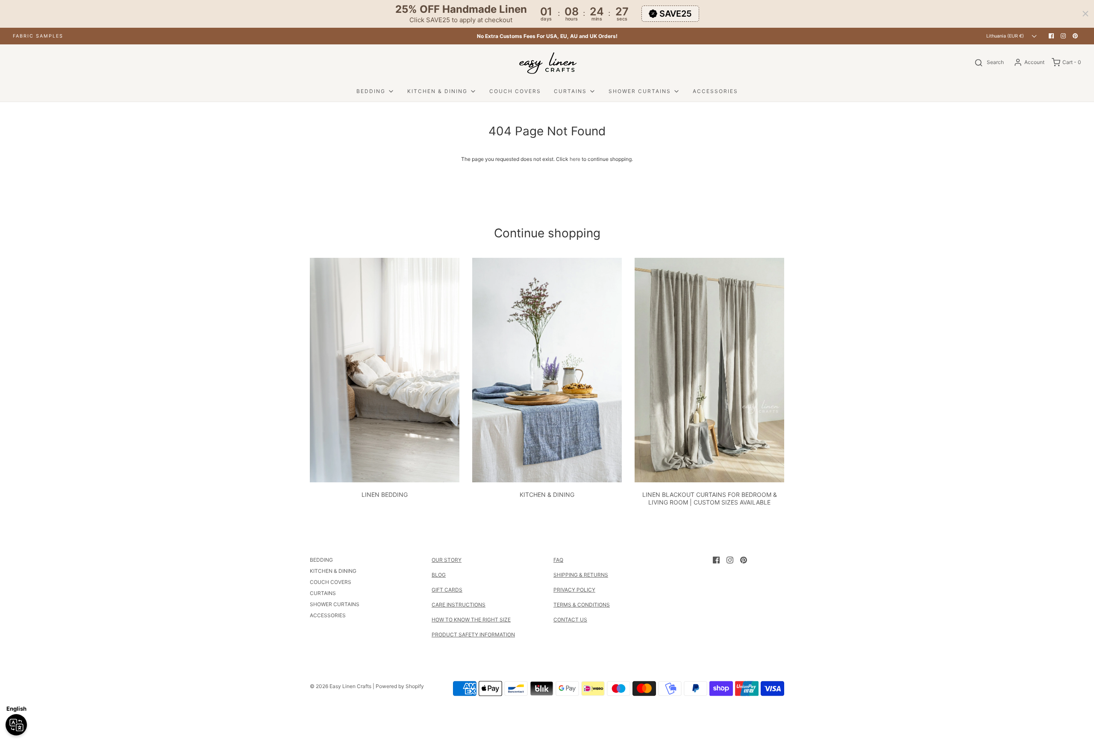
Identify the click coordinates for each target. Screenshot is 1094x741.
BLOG (439, 575)
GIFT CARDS (447, 589)
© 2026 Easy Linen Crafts (340, 686)
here (575, 159)
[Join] (936, 673)
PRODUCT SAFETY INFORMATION (473, 634)
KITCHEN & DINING (547, 494)
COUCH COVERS (515, 91)
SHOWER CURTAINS (334, 604)
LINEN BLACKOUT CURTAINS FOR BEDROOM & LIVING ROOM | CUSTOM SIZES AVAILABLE (709, 498)
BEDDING (321, 560)
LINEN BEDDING (385, 494)
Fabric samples (38, 36)
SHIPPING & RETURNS (580, 575)
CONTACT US (570, 619)
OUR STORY (447, 560)
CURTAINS (323, 593)
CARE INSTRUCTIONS (458, 604)
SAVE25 (675, 14)
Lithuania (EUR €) (1005, 36)
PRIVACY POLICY (574, 589)
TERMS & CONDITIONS (581, 604)
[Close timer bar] (1085, 13)
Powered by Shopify (400, 686)
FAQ (558, 560)
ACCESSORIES (715, 91)
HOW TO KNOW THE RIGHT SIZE (471, 619)
